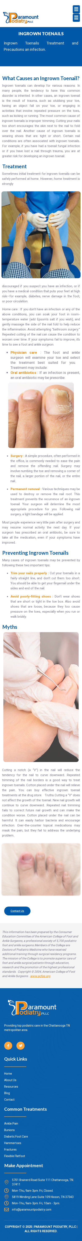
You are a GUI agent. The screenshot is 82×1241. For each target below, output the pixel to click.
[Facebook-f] (8, 1046)
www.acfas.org (40, 976)
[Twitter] (20, 1046)
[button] (76, 18)
